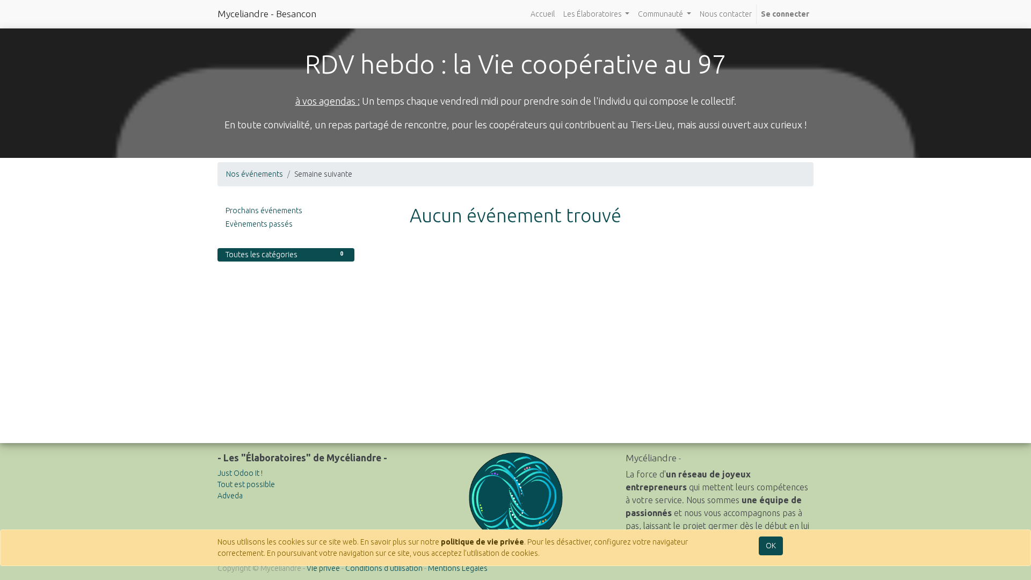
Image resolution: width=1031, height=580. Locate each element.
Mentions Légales (458, 568)
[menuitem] (542, 14)
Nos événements (254, 174)
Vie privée (323, 568)
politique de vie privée (482, 542)
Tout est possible (246, 484)
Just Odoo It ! (240, 473)
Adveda (230, 495)
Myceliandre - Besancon (266, 14)
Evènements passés (259, 224)
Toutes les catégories (284, 254)
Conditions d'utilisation (384, 568)
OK (771, 545)
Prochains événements (264, 210)
